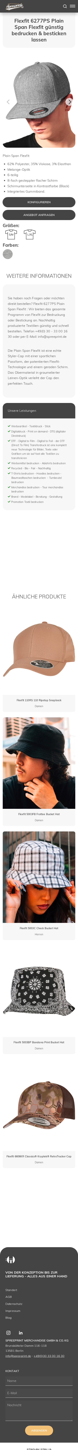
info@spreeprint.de (18, 1356)
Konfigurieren (39, 202)
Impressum (12, 1311)
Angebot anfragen (39, 215)
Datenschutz (13, 1304)
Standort (11, 1290)
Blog (8, 1317)
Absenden (39, 1430)
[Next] (69, 102)
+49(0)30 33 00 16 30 (49, 1356)
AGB (8, 1297)
